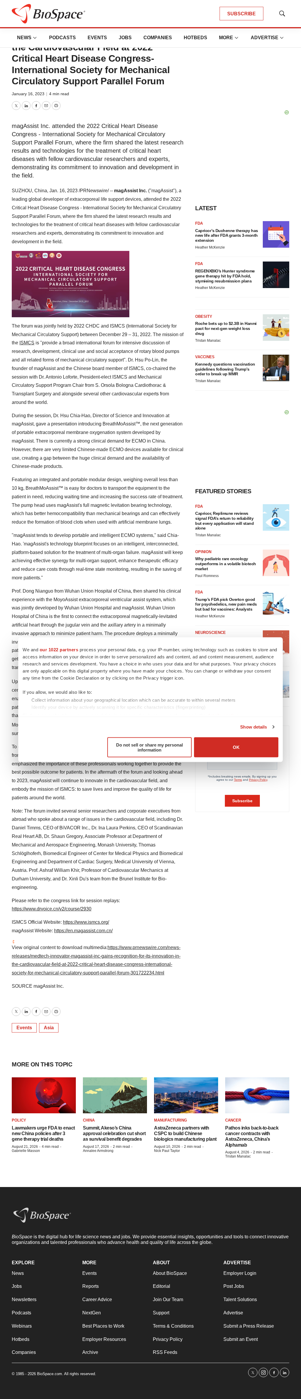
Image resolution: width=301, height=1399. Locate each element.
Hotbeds (195, 37)
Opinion (203, 552)
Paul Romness (207, 576)
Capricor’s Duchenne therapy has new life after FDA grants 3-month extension (226, 235)
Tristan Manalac (208, 340)
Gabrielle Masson (26, 1151)
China (89, 1120)
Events (97, 37)
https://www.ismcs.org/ (86, 922)
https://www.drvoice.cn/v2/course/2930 (51, 908)
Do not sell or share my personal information (149, 747)
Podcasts (62, 37)
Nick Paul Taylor (167, 1151)
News (24, 37)
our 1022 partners (59, 649)
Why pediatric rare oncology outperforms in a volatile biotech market (225, 563)
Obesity (203, 316)
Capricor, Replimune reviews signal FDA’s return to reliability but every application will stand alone (224, 520)
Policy (19, 1120)
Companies (157, 37)
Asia (49, 1027)
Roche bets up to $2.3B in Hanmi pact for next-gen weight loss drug (226, 328)
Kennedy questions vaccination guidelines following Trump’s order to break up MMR (225, 369)
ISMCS (26, 342)
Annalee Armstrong (98, 1151)
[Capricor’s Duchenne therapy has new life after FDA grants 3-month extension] (276, 234)
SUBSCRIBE (241, 13)
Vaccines (205, 357)
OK (236, 747)
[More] (35, 37)
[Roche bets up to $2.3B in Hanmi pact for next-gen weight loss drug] (276, 327)
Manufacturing (170, 1120)
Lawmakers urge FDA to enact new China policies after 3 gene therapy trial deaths (43, 1133)
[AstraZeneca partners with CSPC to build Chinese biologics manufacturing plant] (186, 1095)
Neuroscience (210, 632)
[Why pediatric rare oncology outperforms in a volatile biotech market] (276, 563)
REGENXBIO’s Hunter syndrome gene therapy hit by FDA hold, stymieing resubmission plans (225, 276)
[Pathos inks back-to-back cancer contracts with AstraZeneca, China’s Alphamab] (257, 1095)
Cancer (233, 1120)
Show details (253, 726)
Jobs (125, 37)
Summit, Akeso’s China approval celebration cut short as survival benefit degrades (114, 1133)
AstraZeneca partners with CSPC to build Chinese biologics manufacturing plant (185, 1133)
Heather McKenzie (210, 247)
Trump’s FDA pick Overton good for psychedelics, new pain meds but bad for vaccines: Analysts (226, 604)
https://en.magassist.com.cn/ (83, 930)
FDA (199, 223)
